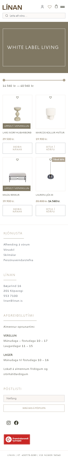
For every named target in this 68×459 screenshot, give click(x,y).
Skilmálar (9, 254)
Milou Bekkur (11, 195)
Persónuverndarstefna (18, 260)
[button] (17, 97)
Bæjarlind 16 (12, 285)
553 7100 (10, 295)
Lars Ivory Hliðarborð (17, 132)
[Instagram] (9, 423)
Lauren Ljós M (44, 195)
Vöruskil (8, 249)
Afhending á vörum (16, 244)
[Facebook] (16, 423)
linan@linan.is (13, 300)
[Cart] (56, 6)
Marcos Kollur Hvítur (50, 132)
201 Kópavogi (13, 290)
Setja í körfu (50, 148)
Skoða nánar (17, 148)
